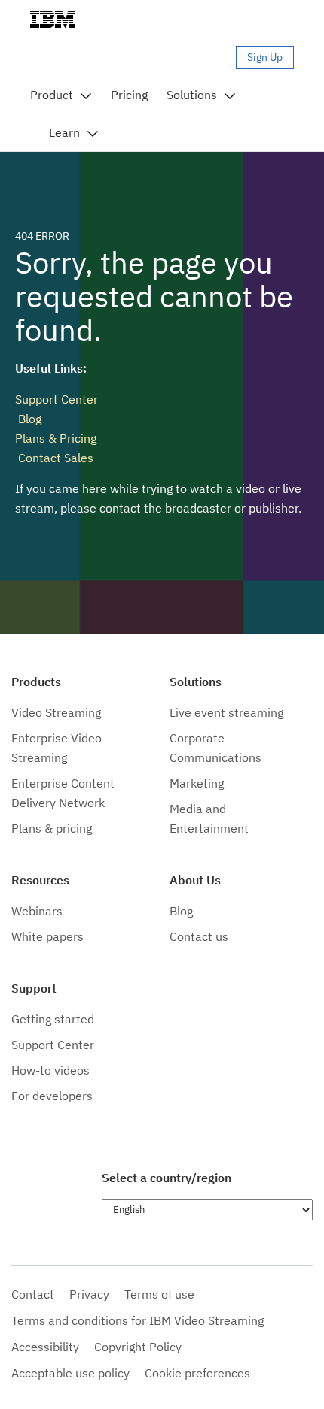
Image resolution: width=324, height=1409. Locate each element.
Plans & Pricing (55, 438)
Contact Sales (54, 457)
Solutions (192, 94)
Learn (64, 132)
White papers (47, 936)
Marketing (197, 783)
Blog (28, 418)
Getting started (52, 1019)
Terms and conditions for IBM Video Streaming (137, 1320)
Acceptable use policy (70, 1372)
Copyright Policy (138, 1346)
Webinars (37, 910)
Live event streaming (226, 712)
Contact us (199, 936)
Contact (32, 1294)
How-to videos (50, 1070)
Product (51, 94)
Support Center (56, 399)
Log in (212, 57)
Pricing (129, 94)
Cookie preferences (197, 1372)
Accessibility (45, 1346)
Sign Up (265, 57)
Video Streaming (56, 712)
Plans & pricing (51, 828)
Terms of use (159, 1294)
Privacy (89, 1294)
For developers (52, 1095)
